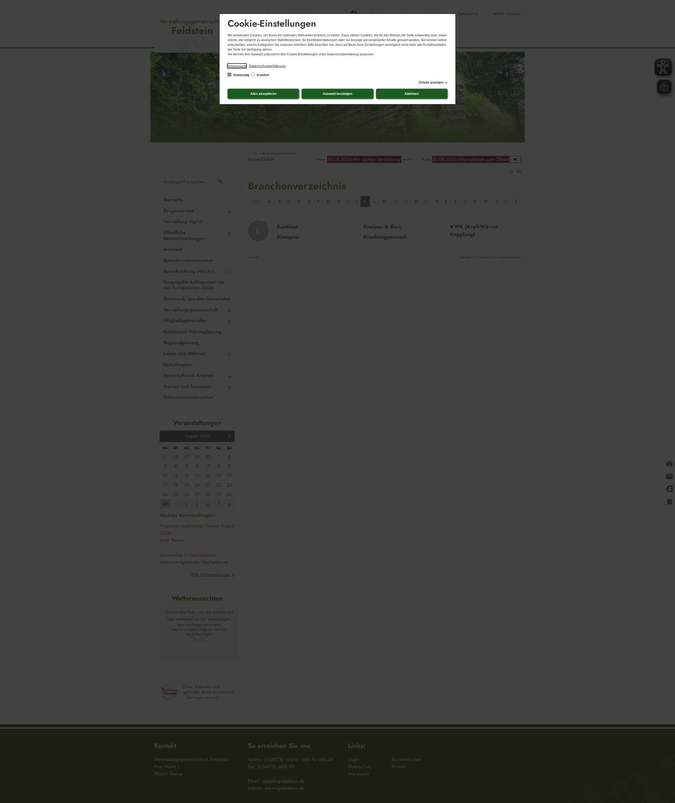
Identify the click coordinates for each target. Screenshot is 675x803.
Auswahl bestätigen (337, 94)
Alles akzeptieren (263, 94)
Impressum (237, 66)
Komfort (262, 75)
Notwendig (241, 75)
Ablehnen (411, 94)
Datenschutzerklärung (267, 66)
